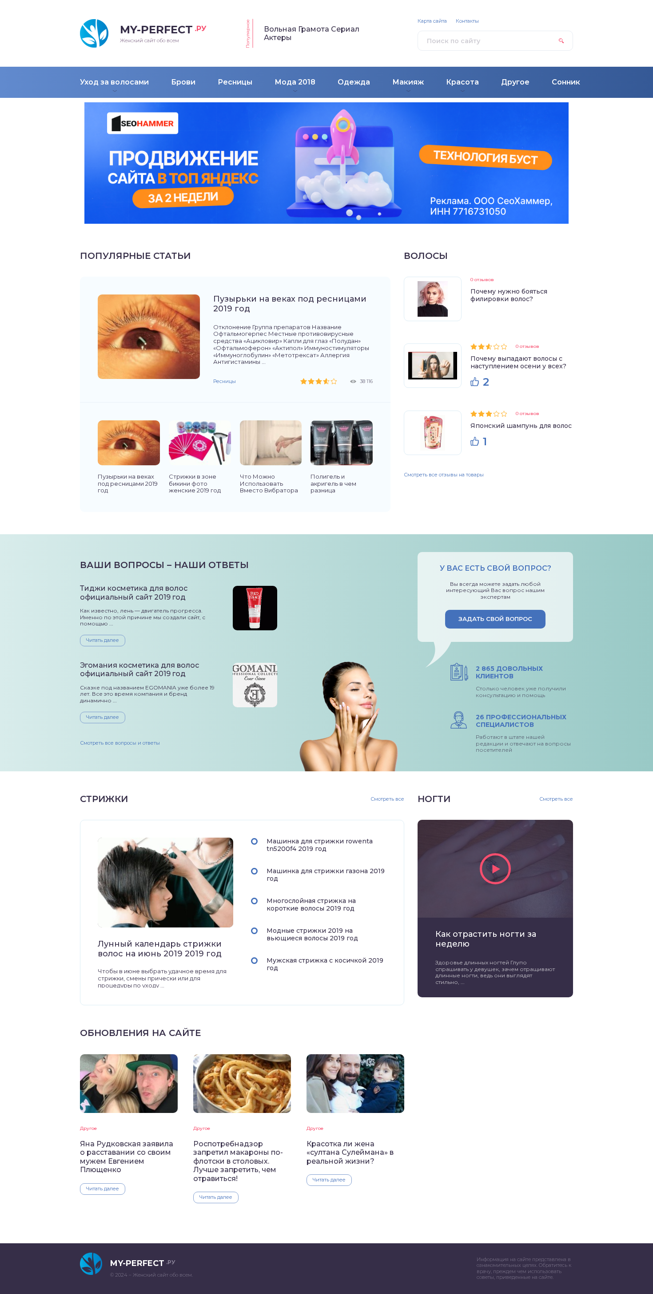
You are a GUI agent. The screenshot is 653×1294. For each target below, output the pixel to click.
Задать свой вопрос (495, 618)
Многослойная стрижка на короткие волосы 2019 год (311, 904)
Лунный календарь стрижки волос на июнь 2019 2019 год (160, 949)
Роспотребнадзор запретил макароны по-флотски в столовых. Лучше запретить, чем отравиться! (238, 1161)
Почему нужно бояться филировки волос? (508, 295)
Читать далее (102, 640)
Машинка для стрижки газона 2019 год (326, 875)
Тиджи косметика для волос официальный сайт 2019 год (133, 592)
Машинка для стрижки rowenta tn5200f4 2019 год (320, 845)
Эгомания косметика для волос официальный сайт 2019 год (139, 669)
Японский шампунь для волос (521, 426)
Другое (88, 1128)
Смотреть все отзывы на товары (444, 475)
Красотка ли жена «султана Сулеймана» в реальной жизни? (350, 1152)
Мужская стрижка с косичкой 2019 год (325, 964)
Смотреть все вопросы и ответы (120, 743)
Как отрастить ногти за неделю (485, 939)
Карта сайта (432, 21)
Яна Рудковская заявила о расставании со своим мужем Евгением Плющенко (126, 1157)
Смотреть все (387, 799)
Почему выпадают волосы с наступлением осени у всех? (518, 362)
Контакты (467, 21)
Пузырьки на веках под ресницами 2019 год (289, 304)
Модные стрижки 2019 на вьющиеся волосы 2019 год (312, 934)
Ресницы (224, 381)
